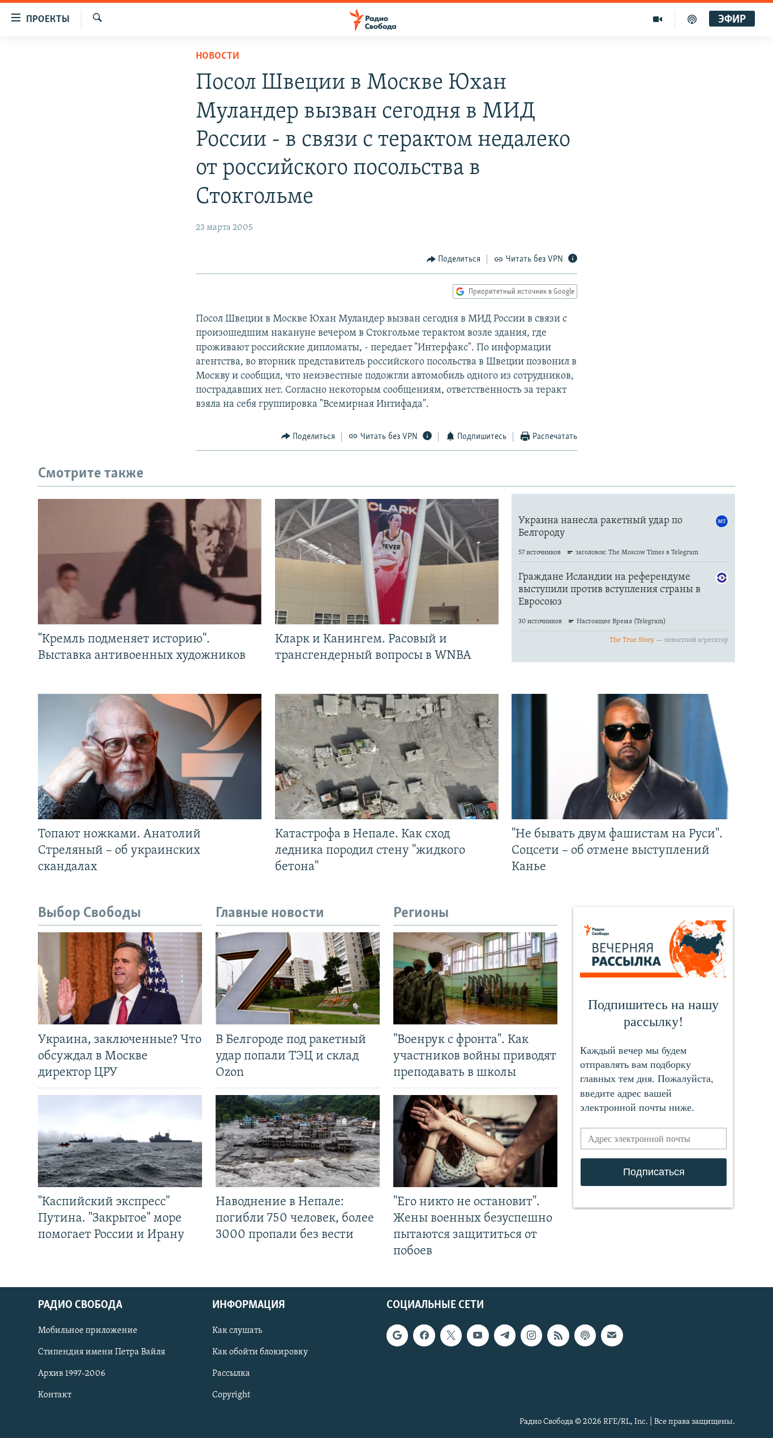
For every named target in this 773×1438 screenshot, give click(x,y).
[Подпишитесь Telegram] (505, 1335)
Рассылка (231, 1373)
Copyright (231, 1395)
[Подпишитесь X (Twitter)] (451, 1335)
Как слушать (237, 1330)
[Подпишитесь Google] (397, 1335)
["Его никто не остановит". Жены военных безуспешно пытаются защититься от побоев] (475, 1141)
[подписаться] (611, 1335)
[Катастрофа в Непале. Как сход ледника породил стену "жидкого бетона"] (387, 756)
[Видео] (658, 19)
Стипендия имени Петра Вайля (101, 1352)
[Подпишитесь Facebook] (424, 1335)
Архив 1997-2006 (71, 1373)
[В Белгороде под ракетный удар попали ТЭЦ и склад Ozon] (298, 978)
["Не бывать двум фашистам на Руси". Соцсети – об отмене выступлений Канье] (623, 756)
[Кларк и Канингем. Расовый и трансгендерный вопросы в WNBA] (387, 561)
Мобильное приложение (88, 1330)
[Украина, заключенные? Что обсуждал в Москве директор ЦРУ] (120, 978)
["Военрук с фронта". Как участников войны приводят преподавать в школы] (475, 978)
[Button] (454, 259)
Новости (217, 56)
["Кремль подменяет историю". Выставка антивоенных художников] (149, 561)
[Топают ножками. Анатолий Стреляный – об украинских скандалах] (149, 756)
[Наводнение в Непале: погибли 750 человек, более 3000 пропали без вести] (298, 1141)
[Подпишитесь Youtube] (477, 1335)
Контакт (54, 1395)
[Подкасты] (585, 1335)
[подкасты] (692, 19)
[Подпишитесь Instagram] (531, 1335)
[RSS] (558, 1335)
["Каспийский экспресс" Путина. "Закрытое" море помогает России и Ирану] (120, 1141)
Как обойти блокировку (260, 1352)
